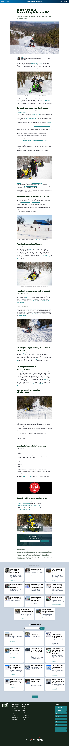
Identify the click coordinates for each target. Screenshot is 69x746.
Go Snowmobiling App (37, 183)
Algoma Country (15, 706)
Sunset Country (25, 371)
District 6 (27, 297)
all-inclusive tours (36, 202)
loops (19, 183)
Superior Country (15, 717)
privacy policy (43, 543)
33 (17, 183)
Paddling (23, 719)
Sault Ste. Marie (15, 712)
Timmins (13, 721)
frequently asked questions (24, 509)
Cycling (23, 710)
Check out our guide (35, 114)
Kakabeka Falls (46, 379)
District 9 (30, 249)
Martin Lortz (24, 57)
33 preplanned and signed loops (31, 186)
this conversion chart (33, 430)
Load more (35, 696)
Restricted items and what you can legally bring (29, 505)
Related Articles (24, 138)
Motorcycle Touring (25, 715)
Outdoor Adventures (25, 717)
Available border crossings (24, 503)
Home (8, 1)
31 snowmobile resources (30, 118)
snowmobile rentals (25, 202)
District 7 (49, 296)
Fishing (23, 712)
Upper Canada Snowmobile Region (32, 309)
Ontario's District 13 (21, 356)
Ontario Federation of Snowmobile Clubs (28, 68)
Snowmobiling (35, 6)
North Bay (14, 708)
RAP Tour (35, 300)
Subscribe (65, 1)
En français (60, 1)
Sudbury (13, 713)
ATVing (23, 706)
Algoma (24, 353)
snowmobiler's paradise (36, 63)
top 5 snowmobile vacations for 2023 (42, 126)
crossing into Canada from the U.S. (36, 501)
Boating (23, 708)
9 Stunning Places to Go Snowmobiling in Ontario (34, 140)
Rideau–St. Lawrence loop (36, 313)
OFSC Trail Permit (27, 476)
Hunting (23, 713)
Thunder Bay (14, 719)
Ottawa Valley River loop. (24, 315)
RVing (23, 721)
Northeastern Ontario (16, 710)
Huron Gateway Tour (39, 239)
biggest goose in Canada (37, 353)
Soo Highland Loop (32, 359)
